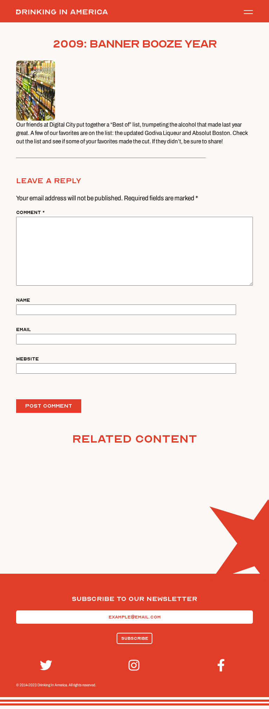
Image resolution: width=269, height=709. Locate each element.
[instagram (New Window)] (134, 665)
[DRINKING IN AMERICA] (62, 12)
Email (23, 329)
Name (23, 300)
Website (27, 358)
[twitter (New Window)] (46, 665)
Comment (30, 212)
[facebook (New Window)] (223, 665)
